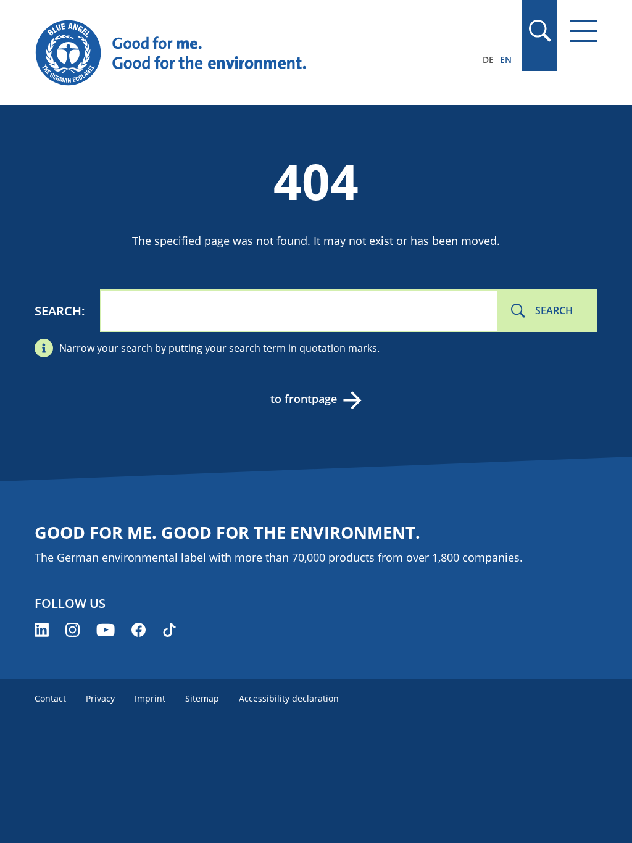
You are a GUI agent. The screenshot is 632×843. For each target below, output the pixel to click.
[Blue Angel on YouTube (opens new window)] (105, 630)
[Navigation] (583, 31)
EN (506, 59)
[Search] (539, 31)
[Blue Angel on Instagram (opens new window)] (72, 630)
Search (58, 310)
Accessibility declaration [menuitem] (289, 698)
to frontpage (303, 398)
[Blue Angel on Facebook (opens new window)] (138, 630)
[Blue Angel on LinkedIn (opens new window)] (42, 630)
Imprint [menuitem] (150, 698)
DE (488, 59)
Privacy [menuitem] (100, 698)
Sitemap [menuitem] (202, 698)
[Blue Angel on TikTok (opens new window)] (169, 630)
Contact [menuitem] (50, 698)
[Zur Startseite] (231, 53)
